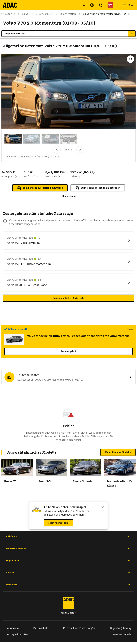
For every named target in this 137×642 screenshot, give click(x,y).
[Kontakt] (100, 5)
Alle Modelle (69, 196)
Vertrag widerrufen (17, 634)
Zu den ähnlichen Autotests (68, 298)
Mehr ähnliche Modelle (118, 452)
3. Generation (68, 13)
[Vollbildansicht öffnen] (130, 59)
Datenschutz (41, 628)
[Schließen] (102, 507)
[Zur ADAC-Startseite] (10, 5)
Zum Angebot (68, 351)
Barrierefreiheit (122, 634)
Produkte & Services (16, 548)
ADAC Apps (11, 536)
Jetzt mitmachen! (58, 522)
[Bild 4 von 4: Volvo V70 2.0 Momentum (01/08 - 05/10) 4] (68, 139)
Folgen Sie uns (13, 560)
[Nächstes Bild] (80, 150)
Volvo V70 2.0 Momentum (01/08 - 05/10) (107, 13)
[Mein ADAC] (92, 5)
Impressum (12, 628)
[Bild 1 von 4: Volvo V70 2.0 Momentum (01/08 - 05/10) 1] (13, 139)
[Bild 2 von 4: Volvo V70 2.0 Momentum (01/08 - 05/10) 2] (31, 139)
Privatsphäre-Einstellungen (79, 628)
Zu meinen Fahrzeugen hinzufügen (100, 187)
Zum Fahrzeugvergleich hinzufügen (43, 187)
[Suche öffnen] (84, 5)
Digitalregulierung (120, 628)
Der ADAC (11, 572)
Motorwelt (11, 584)
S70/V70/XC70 (44, 13)
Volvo (25, 13)
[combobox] (64, 5)
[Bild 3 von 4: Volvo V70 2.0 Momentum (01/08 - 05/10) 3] (50, 139)
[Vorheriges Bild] (57, 150)
